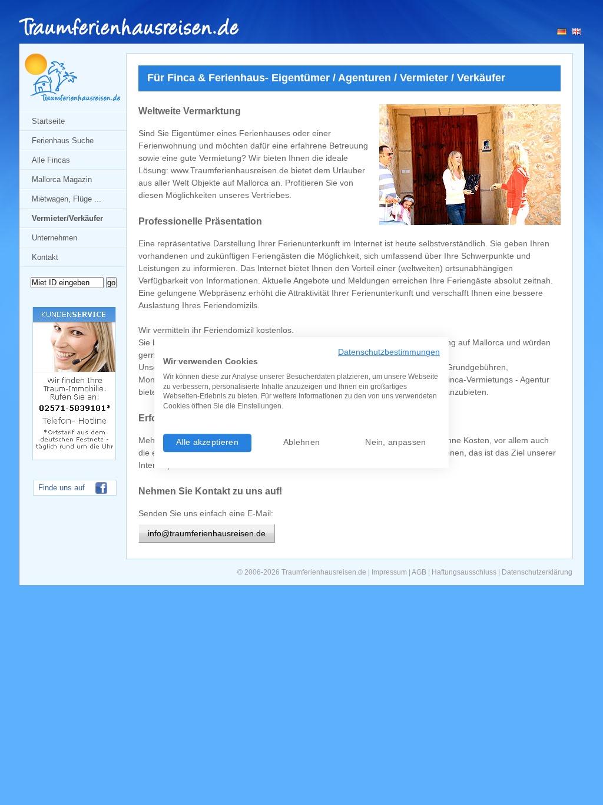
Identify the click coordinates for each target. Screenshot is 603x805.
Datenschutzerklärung (537, 572)
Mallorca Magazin (62, 179)
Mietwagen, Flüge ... (66, 198)
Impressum (389, 572)
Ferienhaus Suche (63, 140)
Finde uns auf (61, 487)
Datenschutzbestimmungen (389, 352)
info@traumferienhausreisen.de (207, 533)
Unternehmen (54, 237)
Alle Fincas (51, 160)
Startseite (48, 121)
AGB (419, 572)
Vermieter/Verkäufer (67, 218)
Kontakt (45, 257)
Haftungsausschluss (464, 572)
